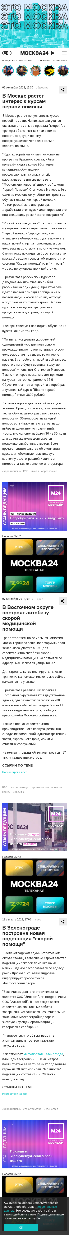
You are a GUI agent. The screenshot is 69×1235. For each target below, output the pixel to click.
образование (49, 471)
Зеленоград (51, 1109)
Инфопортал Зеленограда (43, 1054)
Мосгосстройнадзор (14, 1094)
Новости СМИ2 (11, 536)
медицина (19, 792)
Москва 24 (34, 53)
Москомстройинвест (14, 772)
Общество (42, 88)
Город (39, 599)
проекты (56, 787)
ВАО (4, 787)
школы (35, 471)
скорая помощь (11, 471)
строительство (40, 787)
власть (6, 792)
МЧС (25, 471)
